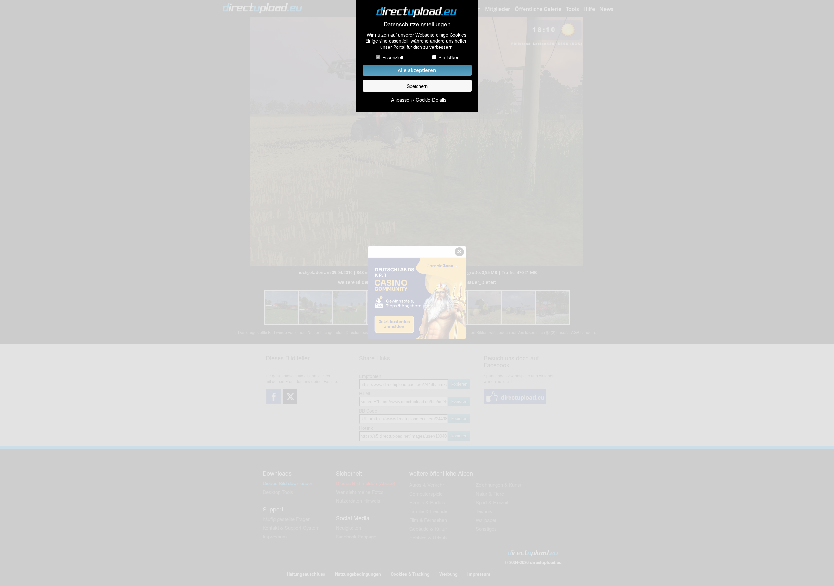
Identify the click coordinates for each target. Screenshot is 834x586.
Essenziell (392, 57)
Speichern (417, 85)
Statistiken (449, 57)
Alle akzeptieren (417, 70)
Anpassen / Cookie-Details (418, 99)
